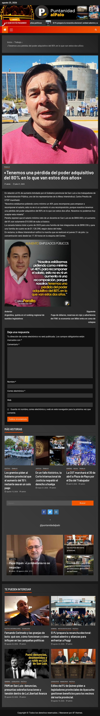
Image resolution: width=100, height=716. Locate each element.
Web (9, 400)
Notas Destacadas (24, 550)
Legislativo (13, 550)
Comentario (13, 344)
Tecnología (26, 628)
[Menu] (11, 29)
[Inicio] (5, 30)
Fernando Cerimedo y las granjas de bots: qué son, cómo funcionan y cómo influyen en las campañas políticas (27, 636)
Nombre (11, 382)
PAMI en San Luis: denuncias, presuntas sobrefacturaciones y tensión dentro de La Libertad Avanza (26, 689)
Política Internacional (13, 628)
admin (8, 184)
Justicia (38, 468)
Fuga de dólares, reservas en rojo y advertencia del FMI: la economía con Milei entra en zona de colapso (73, 317)
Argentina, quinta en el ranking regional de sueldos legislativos (24, 315)
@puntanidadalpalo (50, 525)
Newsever (64, 713)
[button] (11, 29)
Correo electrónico (16, 391)
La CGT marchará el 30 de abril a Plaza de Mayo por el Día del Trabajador (80, 476)
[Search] (95, 29)
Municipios (71, 559)
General (69, 468)
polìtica (7, 468)
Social (75, 468)
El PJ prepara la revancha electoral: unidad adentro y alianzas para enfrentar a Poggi (57, 23)
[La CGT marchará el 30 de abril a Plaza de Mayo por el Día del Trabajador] (80, 450)
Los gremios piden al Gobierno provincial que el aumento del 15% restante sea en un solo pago (18, 480)
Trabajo (7, 167)
